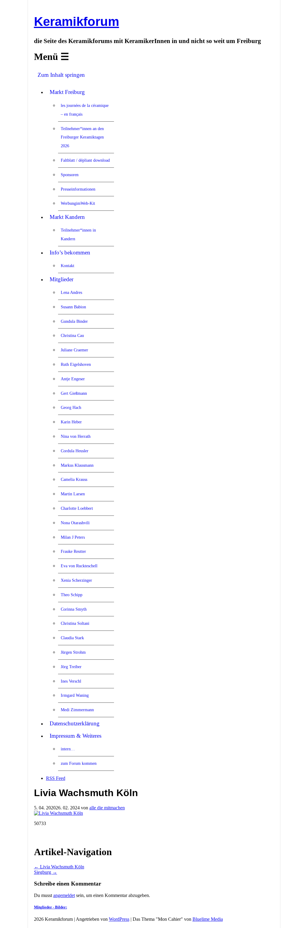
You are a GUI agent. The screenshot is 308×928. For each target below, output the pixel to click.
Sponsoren (70, 174)
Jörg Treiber (71, 666)
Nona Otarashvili (75, 522)
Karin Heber (71, 421)
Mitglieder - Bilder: (50, 907)
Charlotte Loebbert (77, 508)
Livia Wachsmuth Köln (59, 866)
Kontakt (67, 265)
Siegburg (45, 872)
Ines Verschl (71, 681)
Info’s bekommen (70, 252)
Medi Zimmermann (77, 709)
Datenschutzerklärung (75, 723)
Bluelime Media (207, 919)
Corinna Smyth (74, 609)
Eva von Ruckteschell (79, 565)
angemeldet (64, 895)
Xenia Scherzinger (76, 580)
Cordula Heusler (74, 450)
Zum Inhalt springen (61, 75)
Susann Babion (73, 306)
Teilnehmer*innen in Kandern (78, 234)
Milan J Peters (73, 537)
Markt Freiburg (67, 92)
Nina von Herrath (76, 436)
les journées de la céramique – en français (85, 110)
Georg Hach (71, 407)
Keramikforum (76, 21)
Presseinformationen (78, 189)
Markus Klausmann (77, 465)
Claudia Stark (72, 637)
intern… (68, 748)
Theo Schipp (71, 594)
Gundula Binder (74, 321)
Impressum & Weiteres (75, 736)
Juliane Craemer (74, 349)
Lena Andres (71, 292)
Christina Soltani (75, 623)
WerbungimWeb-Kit (78, 203)
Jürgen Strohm (73, 652)
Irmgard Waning (75, 695)
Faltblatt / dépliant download (85, 160)
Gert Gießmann (74, 393)
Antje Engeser (73, 378)
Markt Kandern (67, 217)
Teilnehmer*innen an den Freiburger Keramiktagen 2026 (82, 137)
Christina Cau (72, 335)
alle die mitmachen (107, 807)
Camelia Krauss (74, 479)
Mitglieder (61, 279)
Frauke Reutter (73, 551)
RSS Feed (55, 778)
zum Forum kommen (79, 763)
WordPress (119, 919)
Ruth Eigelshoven (76, 364)
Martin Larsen (73, 493)
